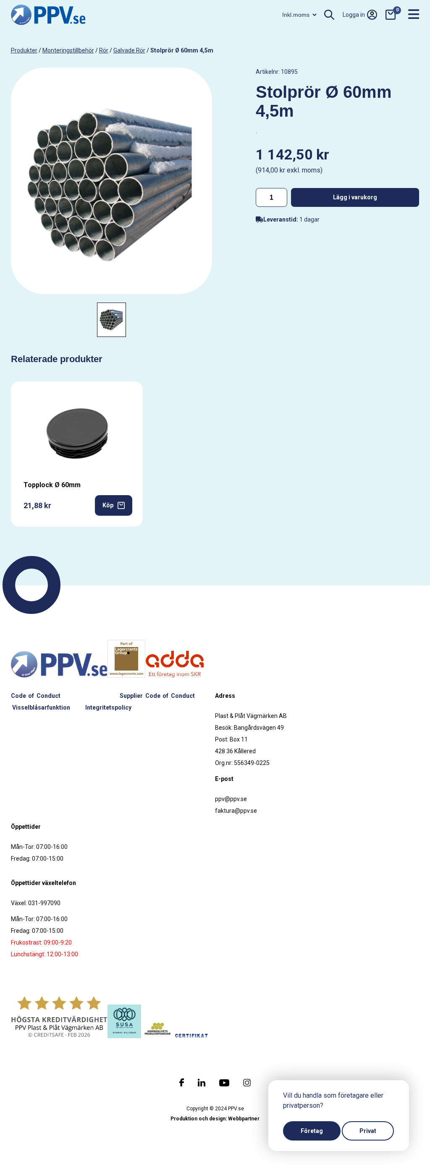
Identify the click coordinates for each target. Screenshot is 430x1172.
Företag (312, 1131)
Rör (103, 50)
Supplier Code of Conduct (157, 695)
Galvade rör (129, 50)
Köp (107, 505)
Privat (367, 1131)
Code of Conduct (35, 695)
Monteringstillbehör (68, 50)
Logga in (354, 14)
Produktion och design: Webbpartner (215, 1119)
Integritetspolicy (108, 707)
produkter (24, 50)
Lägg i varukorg (355, 197)
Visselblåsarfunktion (41, 707)
